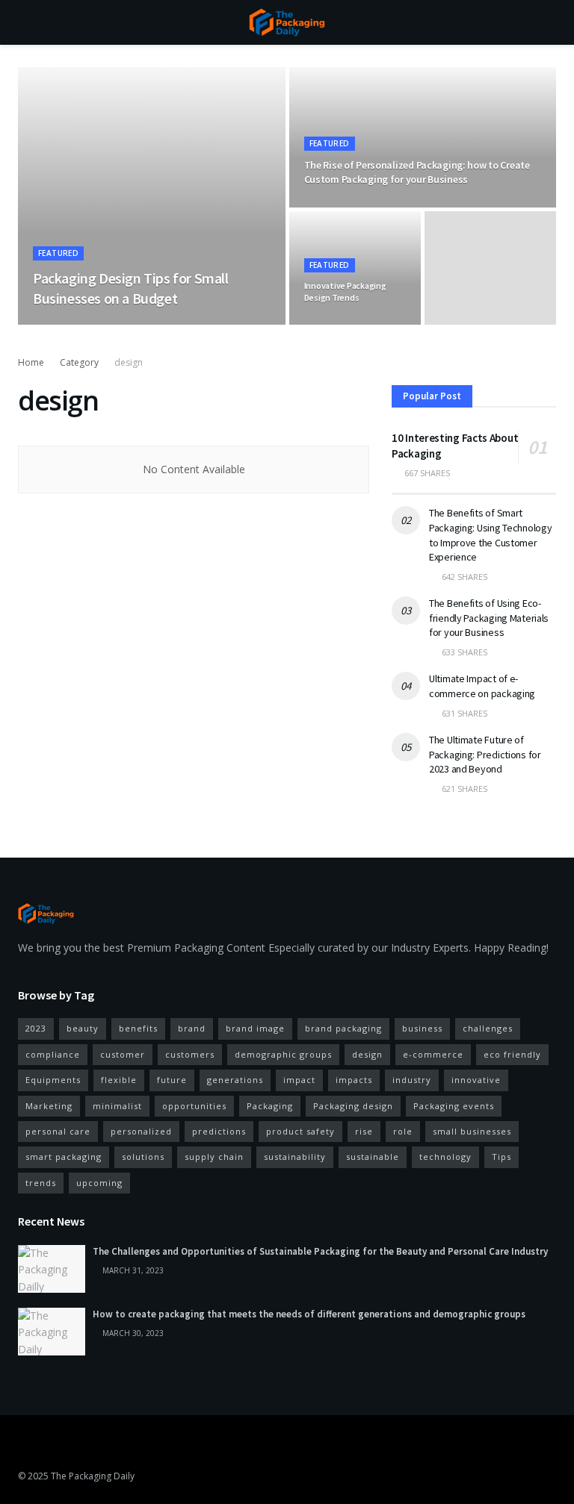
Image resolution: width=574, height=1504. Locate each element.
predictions (219, 1131)
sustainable (372, 1156)
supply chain (214, 1156)
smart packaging (63, 1156)
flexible (119, 1079)
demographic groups (283, 1054)
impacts (354, 1079)
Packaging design (353, 1105)
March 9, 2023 (339, 324)
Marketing (48, 1105)
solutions (143, 1156)
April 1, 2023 (109, 324)
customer (122, 1054)
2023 (35, 1028)
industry (411, 1079)
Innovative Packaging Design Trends (345, 291)
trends (40, 1182)
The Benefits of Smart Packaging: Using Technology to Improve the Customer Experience (490, 535)
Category (79, 362)
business (422, 1028)
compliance (52, 1054)
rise (364, 1131)
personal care (57, 1131)
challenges (488, 1028)
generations (235, 1079)
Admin (56, 324)
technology (445, 1156)
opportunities (194, 1105)
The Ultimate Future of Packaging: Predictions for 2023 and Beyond (485, 754)
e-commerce (433, 1054)
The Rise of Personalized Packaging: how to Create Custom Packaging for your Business (417, 172)
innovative (476, 1079)
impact (299, 1079)
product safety (300, 1131)
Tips (501, 1156)
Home (31, 362)
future (172, 1079)
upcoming (99, 1182)
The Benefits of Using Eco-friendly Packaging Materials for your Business (489, 617)
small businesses (472, 1131)
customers (190, 1054)
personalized (141, 1131)
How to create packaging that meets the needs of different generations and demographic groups (309, 1314)
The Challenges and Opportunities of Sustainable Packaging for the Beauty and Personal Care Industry (320, 1251)
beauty (83, 1028)
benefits (138, 1028)
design (128, 362)
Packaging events (453, 1105)
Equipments (53, 1079)
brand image (255, 1028)
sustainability (295, 1156)
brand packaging (343, 1028)
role (403, 1131)
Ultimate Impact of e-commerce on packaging (482, 686)
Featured (58, 253)
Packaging (270, 1105)
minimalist (117, 1105)
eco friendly (512, 1054)
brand (192, 1028)
